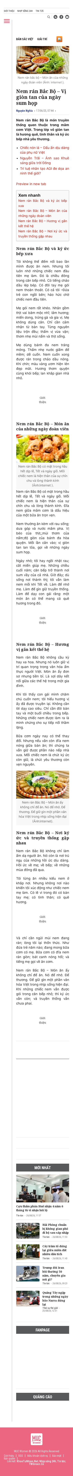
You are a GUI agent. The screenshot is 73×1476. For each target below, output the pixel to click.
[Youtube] (67, 17)
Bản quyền (9, 1458)
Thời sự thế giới (50, 1308)
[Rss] (55, 17)
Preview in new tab (31, 184)
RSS (20, 1455)
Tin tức (40, 11)
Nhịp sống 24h (25, 11)
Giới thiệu (9, 11)
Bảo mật (56, 1455)
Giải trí (42, 39)
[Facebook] (61, 17)
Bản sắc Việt (24, 39)
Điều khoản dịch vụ (37, 1455)
